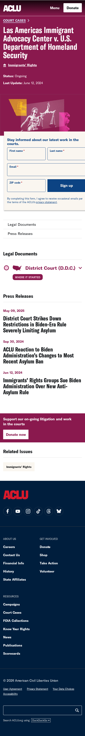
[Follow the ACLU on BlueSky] (59, 511)
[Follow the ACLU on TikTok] (38, 511)
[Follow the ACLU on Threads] (48, 511)
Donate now (16, 434)
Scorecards (11, 653)
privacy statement (46, 202)
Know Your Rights (16, 629)
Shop (43, 555)
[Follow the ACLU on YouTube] (17, 511)
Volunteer (47, 571)
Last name (56, 150)
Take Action (49, 563)
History (8, 571)
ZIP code (14, 182)
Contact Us (11, 555)
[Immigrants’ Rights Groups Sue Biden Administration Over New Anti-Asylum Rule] (42, 381)
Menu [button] (55, 8)
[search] (77, 710)
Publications (12, 645)
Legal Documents (22, 224)
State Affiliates (14, 579)
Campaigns (11, 604)
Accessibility (10, 693)
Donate (73, 8)
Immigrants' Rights (22, 65)
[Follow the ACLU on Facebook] (7, 511)
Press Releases (20, 233)
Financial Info (13, 563)
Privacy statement (37, 688)
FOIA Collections (15, 620)
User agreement (12, 688)
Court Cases (14, 20)
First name (16, 150)
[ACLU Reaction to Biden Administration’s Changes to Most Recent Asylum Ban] (42, 350)
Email (12, 166)
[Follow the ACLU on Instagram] (28, 511)
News (7, 637)
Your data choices (63, 688)
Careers (9, 547)
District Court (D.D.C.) (50, 268)
